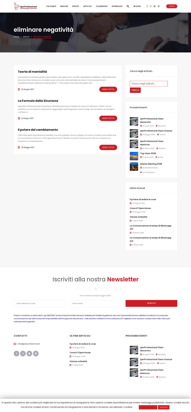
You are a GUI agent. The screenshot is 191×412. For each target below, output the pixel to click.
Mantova (162, 148)
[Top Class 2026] (134, 156)
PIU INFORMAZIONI (148, 407)
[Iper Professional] (25, 6)
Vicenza (162, 134)
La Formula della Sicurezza (38, 101)
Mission (64, 6)
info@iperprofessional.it (29, 343)
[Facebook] (147, 6)
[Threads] (159, 6)
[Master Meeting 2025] (134, 166)
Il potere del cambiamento (38, 130)
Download (117, 6)
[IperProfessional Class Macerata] (134, 121)
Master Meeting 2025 (151, 164)
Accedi (171, 6)
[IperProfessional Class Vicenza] (134, 133)
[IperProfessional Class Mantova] (134, 144)
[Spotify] (155, 6)
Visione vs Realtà (138, 217)
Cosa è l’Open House (140, 208)
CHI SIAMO (51, 6)
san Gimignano (148, 172)
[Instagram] (151, 6)
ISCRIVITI (151, 303)
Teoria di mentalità (32, 72)
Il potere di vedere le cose (143, 199)
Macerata (162, 126)
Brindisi (160, 157)
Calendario (102, 6)
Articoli (87, 6)
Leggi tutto (108, 89)
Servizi (75, 6)
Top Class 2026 (148, 153)
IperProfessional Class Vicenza (156, 130)
